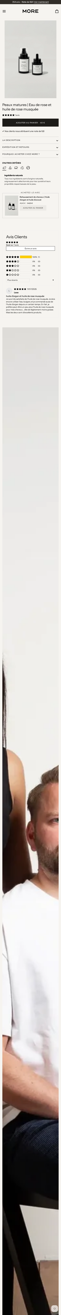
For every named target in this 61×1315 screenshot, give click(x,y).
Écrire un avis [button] (30, 248)
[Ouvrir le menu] (6, 11)
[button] (8, 115)
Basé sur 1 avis (12, 245)
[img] (20, 289)
